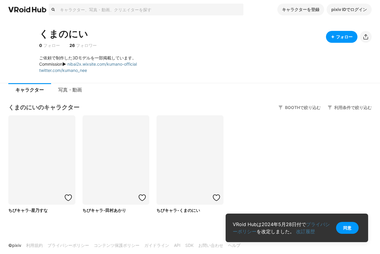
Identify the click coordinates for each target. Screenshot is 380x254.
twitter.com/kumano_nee (63, 70)
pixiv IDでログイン (349, 9)
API (177, 245)
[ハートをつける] (68, 197)
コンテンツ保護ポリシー (117, 245)
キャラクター (29, 89)
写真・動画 (70, 89)
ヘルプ (234, 245)
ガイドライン (156, 245)
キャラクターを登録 (300, 9)
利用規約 (34, 245)
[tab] (29, 90)
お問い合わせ (210, 245)
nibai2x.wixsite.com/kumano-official (102, 64)
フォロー (344, 36)
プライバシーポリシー (68, 245)
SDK (189, 245)
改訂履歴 (305, 231)
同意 (347, 227)
